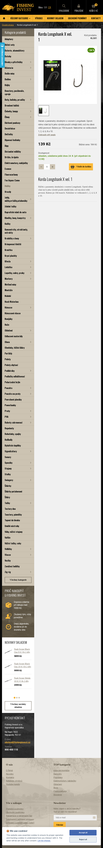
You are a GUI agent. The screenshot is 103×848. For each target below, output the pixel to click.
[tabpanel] (17, 669)
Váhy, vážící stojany (13, 531)
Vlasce (8, 554)
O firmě (9, 770)
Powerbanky (10, 405)
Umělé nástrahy (12, 526)
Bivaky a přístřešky (13, 62)
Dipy (6, 145)
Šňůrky (8, 485)
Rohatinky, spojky (13, 434)
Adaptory (9, 39)
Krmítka (8, 250)
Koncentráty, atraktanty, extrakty (16, 231)
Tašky (7, 503)
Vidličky (8, 549)
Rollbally (8, 439)
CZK (49, 7)
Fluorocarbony (11, 174)
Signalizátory (11, 451)
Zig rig (8, 572)
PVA (6, 416)
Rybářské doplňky (13, 445)
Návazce (8, 307)
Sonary (8, 457)
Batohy (8, 56)
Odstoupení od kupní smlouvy (20, 819)
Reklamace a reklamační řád (19, 816)
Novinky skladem (55, 18)
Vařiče (7, 537)
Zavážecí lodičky (12, 566)
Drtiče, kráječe (12, 157)
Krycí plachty (11, 255)
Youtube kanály (13, 784)
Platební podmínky (14, 809)
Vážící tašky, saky (13, 543)
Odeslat (59, 825)
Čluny (7, 117)
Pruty (7, 411)
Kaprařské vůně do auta (15, 212)
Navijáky (8, 319)
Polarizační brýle (12, 382)
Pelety (8, 359)
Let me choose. (44, 841)
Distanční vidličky (13, 151)
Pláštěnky (58, 777)
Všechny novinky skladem (18, 705)
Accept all (83, 832)
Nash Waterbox (12, 301)
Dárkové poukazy (12, 122)
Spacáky (8, 462)
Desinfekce (10, 128)
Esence (8, 168)
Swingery (9, 480)
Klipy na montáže (61, 770)
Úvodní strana (8, 25)
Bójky (7, 85)
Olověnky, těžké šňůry (15, 347)
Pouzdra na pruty (12, 393)
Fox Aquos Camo (12, 180)
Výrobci (39, 18)
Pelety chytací (11, 365)
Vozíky (8, 560)
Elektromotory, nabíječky (16, 163)
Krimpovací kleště (13, 244)
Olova (7, 342)
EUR (45, 7)
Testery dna (10, 508)
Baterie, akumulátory (14, 50)
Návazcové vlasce (13, 313)
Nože (7, 324)
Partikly (8, 353)
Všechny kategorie (18, 580)
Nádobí (8, 296)
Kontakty (96, 18)
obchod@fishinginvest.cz (17, 742)
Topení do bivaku (12, 520)
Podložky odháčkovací (15, 376)
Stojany (8, 468)
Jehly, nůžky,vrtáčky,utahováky (16, 199)
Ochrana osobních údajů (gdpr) (20, 823)
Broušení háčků (12, 105)
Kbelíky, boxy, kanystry (15, 218)
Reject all (83, 839)
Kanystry (58, 774)
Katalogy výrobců (14, 781)
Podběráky (9, 370)
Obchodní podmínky (77, 18)
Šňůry (7, 497)
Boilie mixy (9, 73)
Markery (8, 278)
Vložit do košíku (83, 166)
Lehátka (8, 267)
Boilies (8, 79)
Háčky (7, 186)
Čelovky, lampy (11, 111)
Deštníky (9, 134)
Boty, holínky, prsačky (15, 99)
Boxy (56, 787)
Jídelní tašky (10, 206)
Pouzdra (8, 388)
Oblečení (9, 330)
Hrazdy (8, 191)
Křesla (7, 261)
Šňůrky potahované (13, 491)
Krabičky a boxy (12, 238)
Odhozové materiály (14, 336)
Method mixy (10, 284)
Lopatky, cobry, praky (14, 273)
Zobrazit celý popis (47, 135)
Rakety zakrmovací (13, 422)
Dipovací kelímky (12, 140)
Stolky (8, 474)
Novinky (10, 774)
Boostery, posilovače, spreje (14, 92)
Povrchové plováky (13, 399)
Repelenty (9, 428)
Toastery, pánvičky (13, 514)
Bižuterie (9, 67)
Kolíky (7, 223)
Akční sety (9, 44)
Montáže (8, 290)
